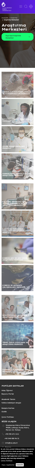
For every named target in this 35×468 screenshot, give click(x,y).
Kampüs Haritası (8, 408)
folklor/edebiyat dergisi (11, 403)
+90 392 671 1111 (12, 434)
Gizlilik (4, 412)
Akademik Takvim (8, 399)
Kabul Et (20, 465)
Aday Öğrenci (7, 390)
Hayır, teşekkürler (8, 465)
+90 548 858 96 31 (11, 438)
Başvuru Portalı (8, 394)
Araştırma (13, 18)
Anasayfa (5, 18)
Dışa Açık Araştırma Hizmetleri (13, 37)
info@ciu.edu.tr (11, 443)
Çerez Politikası (8, 417)
